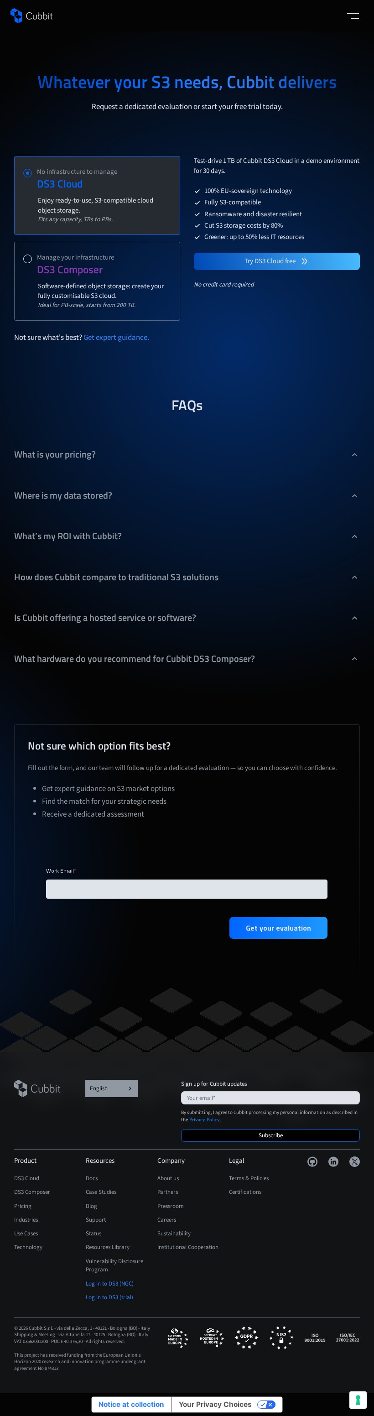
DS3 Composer (32, 1191)
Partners (167, 1191)
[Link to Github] (312, 1161)
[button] (353, 15)
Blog (91, 1206)
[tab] (97, 195)
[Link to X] (354, 1161)
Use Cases (26, 1233)
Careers (166, 1219)
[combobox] (111, 1088)
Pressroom (170, 1206)
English (99, 1088)
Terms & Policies (249, 1178)
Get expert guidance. (116, 337)
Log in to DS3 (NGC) (110, 1283)
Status (93, 1233)
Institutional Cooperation (187, 1247)
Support (96, 1219)
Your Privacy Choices (215, 1404)
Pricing (22, 1206)
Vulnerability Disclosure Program (114, 1265)
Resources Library (108, 1247)
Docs (92, 1178)
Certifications (245, 1191)
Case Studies (101, 1191)
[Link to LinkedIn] (333, 1161)
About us (168, 1178)
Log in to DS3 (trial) (109, 1297)
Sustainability (174, 1233)
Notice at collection (131, 1404)
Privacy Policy (204, 1119)
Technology (28, 1247)
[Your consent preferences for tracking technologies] (358, 1400)
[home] (31, 15)
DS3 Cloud (26, 1178)
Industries (26, 1219)
